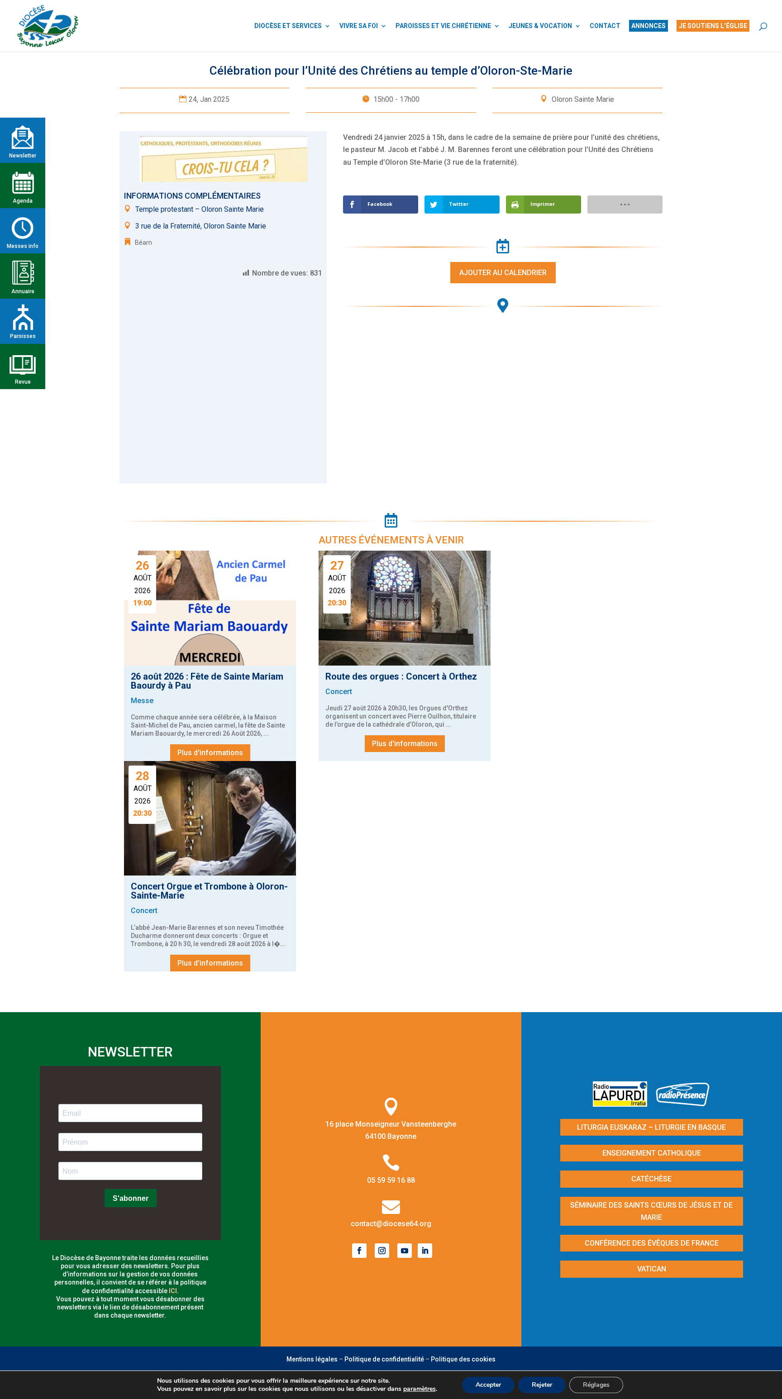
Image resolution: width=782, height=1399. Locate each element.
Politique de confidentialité (384, 1359)
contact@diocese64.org (391, 1223)
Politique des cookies (463, 1359)
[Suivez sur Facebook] (359, 1250)
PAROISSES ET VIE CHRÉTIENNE (443, 26)
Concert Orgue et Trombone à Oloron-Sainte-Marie (209, 891)
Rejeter (542, 1384)
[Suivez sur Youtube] (404, 1250)
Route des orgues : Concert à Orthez (401, 676)
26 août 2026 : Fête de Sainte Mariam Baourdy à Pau (207, 681)
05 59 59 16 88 (391, 1180)
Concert (338, 691)
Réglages (596, 1384)
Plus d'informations (210, 752)
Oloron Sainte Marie (583, 99)
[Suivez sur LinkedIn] (425, 1250)
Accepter (488, 1384)
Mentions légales (312, 1359)
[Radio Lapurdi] (623, 1104)
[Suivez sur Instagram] (382, 1250)
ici (173, 1290)
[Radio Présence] (683, 1104)
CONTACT (605, 26)
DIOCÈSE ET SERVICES (288, 26)
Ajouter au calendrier (503, 272)
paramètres (419, 1389)
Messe (142, 700)
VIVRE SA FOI (358, 26)
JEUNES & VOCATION (540, 26)
